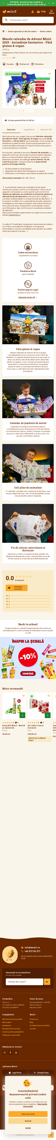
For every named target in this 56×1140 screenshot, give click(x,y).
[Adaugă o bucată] (22, 715)
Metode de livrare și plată (12, 1019)
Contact (33, 1029)
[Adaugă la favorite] (50, 74)
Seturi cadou (46, 31)
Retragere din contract (11, 1029)
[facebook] (10, 1052)
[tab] (11, 131)
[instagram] (4, 1052)
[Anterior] (3, 3)
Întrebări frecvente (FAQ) (40, 1026)
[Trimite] (47, 982)
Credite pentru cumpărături (13, 1032)
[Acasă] (3, 31)
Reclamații (6, 1026)
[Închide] (53, 3)
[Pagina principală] (9, 11)
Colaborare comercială (11, 1035)
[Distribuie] (51, 1135)
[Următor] (49, 3)
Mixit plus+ (6, 1022)
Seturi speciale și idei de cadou (22, 31)
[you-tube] (16, 1052)
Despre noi (34, 1019)
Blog (31, 1022)
